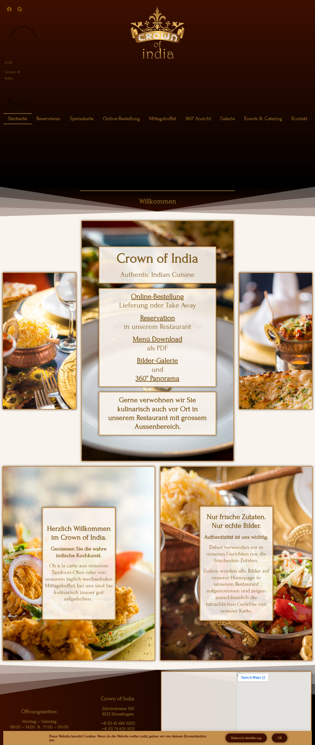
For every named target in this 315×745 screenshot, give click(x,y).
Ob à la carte (63, 565)
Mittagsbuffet (162, 118)
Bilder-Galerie (157, 360)
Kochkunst (88, 555)
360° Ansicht (198, 118)
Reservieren (48, 118)
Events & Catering (263, 118)
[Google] (19, 9)
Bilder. (252, 525)
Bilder (254, 571)
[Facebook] (9, 9)
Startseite (17, 118)
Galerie (227, 118)
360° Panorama (157, 378)
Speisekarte (82, 118)
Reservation (157, 318)
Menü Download (157, 339)
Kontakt (299, 118)
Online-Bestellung (121, 118)
